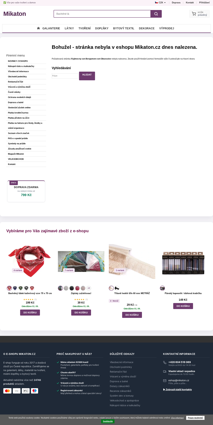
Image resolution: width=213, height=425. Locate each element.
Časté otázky (14, 92)
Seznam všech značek (18, 133)
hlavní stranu (189, 59)
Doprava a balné (15, 102)
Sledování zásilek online (19, 107)
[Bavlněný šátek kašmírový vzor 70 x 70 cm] (30, 261)
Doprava (176, 2)
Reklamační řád (15, 82)
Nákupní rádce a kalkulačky (125, 405)
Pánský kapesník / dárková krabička (183, 293)
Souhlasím (108, 421)
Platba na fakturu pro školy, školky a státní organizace (25, 125)
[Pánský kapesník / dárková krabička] (183, 261)
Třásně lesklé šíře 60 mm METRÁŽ (132, 293)
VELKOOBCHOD (16, 159)
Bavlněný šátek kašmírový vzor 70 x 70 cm (30, 293)
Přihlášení (204, 2)
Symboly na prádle (17, 143)
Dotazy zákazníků (119, 386)
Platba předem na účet (18, 118)
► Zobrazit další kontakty (177, 389)
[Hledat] (156, 14)
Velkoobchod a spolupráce (124, 400)
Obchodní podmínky (17, 76)
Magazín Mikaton (16, 154)
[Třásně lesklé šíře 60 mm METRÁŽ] (132, 261)
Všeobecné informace (18, 71)
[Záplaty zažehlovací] (81, 261)
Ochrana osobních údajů (19, 97)
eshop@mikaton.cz (178, 380)
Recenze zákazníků (120, 391)
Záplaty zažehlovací (81, 293)
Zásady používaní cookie (19, 149)
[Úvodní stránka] (38, 28)
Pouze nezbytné (195, 418)
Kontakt (190, 2)
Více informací (177, 418)
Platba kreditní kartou (18, 113)
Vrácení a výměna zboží (19, 87)
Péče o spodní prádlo (18, 138)
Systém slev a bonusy (122, 395)
